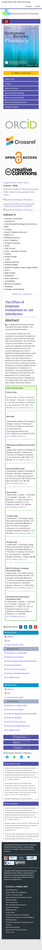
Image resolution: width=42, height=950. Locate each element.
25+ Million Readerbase (21, 73)
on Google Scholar (13, 677)
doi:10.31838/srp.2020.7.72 (23, 408)
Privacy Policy (10, 912)
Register (19, 748)
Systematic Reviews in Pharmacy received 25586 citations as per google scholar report (20, 192)
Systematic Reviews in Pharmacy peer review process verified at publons (19, 205)
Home (37, 6)
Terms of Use (10, 932)
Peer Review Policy (12, 902)
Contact (28, 6)
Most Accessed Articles (14, 97)
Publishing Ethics (11, 920)
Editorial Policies (11, 900)
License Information (12, 907)
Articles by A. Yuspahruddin (16, 653)
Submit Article (20, 737)
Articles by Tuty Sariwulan (16, 669)
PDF (8, 641)
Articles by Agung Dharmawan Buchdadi (21, 661)
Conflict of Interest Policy (14, 895)
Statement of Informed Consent (16, 930)
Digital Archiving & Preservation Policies (19, 897)
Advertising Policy (11, 890)
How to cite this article (15, 645)
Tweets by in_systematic (22, 294)
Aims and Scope (11, 88)
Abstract (10, 637)
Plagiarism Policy (11, 910)
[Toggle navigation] (6, 21)
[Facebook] (20, 627)
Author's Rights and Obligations (16, 892)
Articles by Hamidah (13, 665)
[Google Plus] (35, 627)
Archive (8, 83)
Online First (9, 79)
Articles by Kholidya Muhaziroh (18, 673)
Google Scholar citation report (16, 182)
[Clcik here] (21, 123)
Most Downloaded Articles (16, 102)
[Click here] (20, 13)
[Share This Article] (7, 757)
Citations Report (12, 107)
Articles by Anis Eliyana (15, 657)
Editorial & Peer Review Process (16, 905)
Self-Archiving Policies (13, 927)
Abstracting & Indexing (14, 93)
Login (17, 742)
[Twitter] (25, 627)
